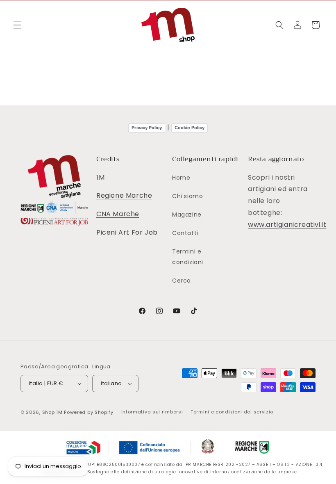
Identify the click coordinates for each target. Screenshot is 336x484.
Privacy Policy (147, 127)
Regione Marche (124, 195)
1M (100, 177)
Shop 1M (52, 412)
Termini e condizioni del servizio (232, 412)
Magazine (187, 214)
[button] (17, 25)
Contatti (185, 233)
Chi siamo (187, 196)
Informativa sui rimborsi (152, 412)
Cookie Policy (189, 127)
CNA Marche (117, 214)
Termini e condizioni (187, 256)
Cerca (181, 280)
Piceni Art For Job (127, 232)
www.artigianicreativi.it (287, 224)
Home (181, 178)
